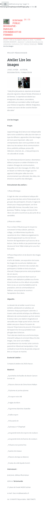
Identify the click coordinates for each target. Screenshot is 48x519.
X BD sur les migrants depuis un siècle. (21, 39)
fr (29, 19)
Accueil (5, 39)
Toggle (5, 4)
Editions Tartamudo (30, 44)
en (25, 19)
